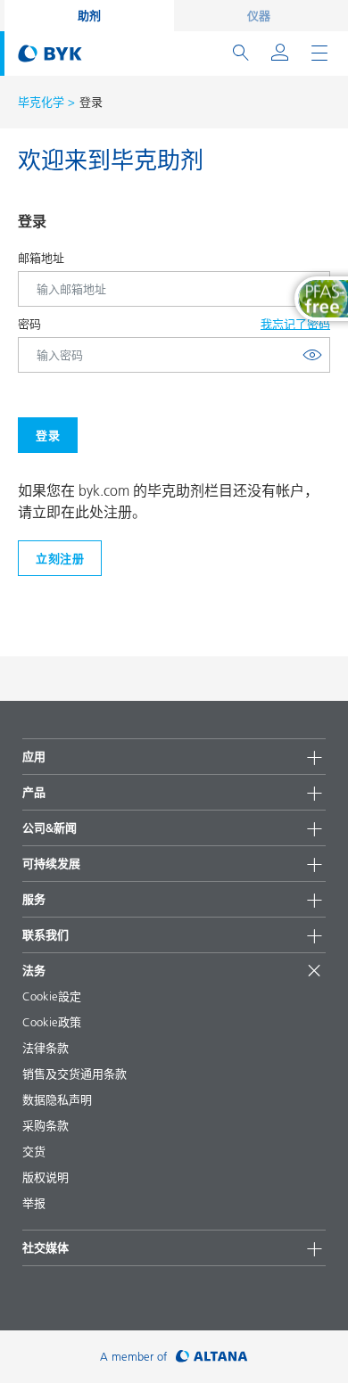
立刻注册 (60, 558)
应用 (34, 756)
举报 (34, 1203)
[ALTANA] (212, 1356)
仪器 (258, 15)
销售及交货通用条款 (74, 1073)
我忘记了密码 (295, 324)
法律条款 (45, 1048)
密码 (29, 324)
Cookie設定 (51, 996)
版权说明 (45, 1177)
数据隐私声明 (57, 1099)
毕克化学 (41, 102)
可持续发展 (51, 863)
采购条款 (45, 1125)
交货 (34, 1151)
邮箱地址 (41, 258)
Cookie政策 (51, 1022)
